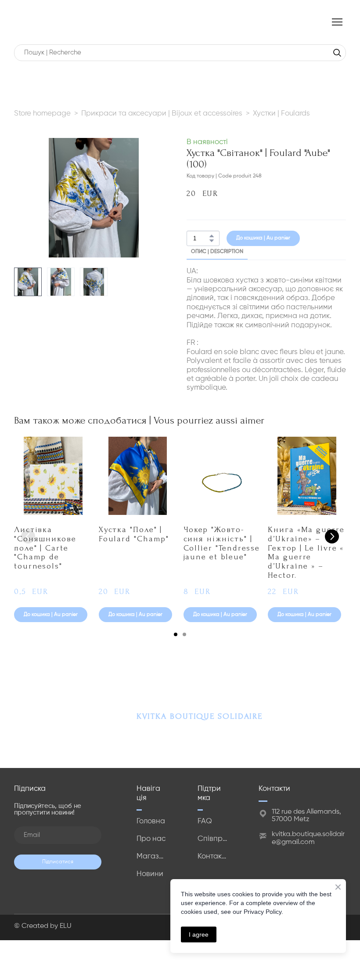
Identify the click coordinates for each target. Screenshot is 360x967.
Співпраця (213, 840)
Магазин (152, 857)
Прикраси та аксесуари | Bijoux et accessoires (161, 113)
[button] (337, 52)
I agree (199, 934)
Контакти (213, 857)
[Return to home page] (24, 22)
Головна (151, 822)
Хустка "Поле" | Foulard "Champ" (134, 534)
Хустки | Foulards (281, 113)
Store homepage (42, 113)
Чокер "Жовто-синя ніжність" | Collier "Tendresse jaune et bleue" (222, 543)
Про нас (151, 840)
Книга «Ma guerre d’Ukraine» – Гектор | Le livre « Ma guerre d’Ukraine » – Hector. (306, 552)
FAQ (205, 822)
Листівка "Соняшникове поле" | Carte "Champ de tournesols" (45, 548)
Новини (150, 875)
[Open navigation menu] (337, 22)
